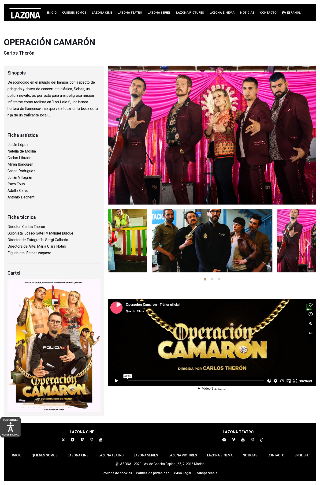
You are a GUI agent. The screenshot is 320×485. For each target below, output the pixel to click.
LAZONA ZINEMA (220, 455)
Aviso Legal (182, 473)
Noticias (250, 455)
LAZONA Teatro (111, 455)
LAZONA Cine (78, 455)
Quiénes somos (45, 455)
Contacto (276, 455)
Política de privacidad (153, 473)
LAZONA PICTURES (182, 455)
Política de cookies (117, 473)
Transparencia (206, 473)
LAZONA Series (146, 455)
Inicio (17, 455)
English (301, 455)
